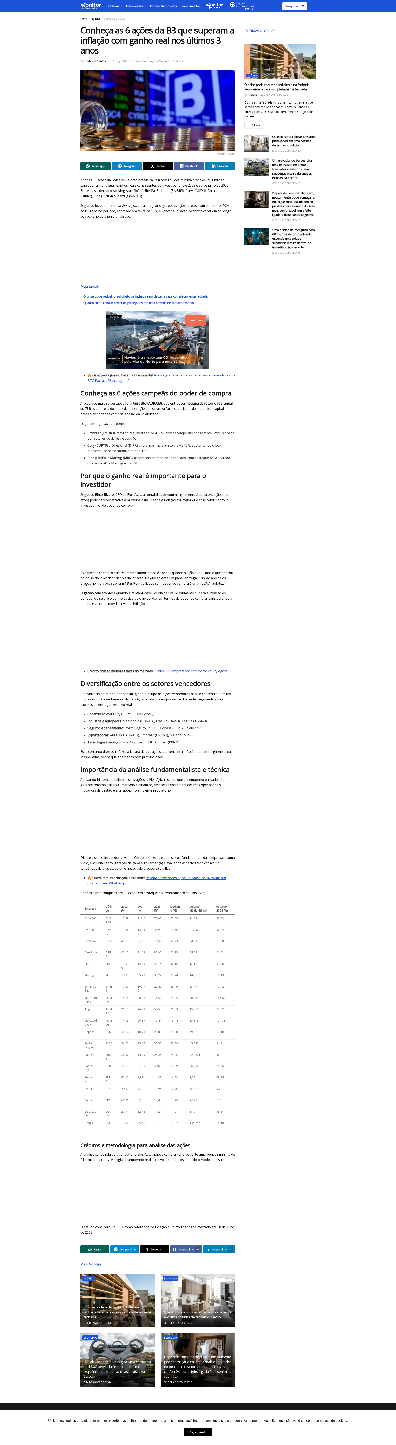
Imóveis (88, 1278)
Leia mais (256, 124)
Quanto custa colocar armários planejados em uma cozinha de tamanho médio (138, 303)
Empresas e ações (114, 18)
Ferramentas (134, 6)
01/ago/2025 (120, 61)
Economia (170, 1278)
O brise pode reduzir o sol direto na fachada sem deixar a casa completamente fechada (145, 296)
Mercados (165, 61)
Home (84, 18)
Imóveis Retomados (163, 6)
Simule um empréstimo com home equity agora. (191, 671)
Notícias (113, 6)
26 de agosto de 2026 (98, 1322)
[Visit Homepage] (90, 6)
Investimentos (191, 6)
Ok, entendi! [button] (198, 1432)
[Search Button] (303, 6)
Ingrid (254, 94)
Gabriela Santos (95, 61)
